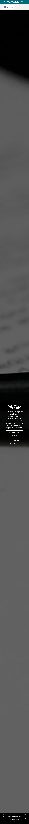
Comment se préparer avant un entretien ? (15, 443)
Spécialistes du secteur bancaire (14, 433)
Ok (14, 821)
